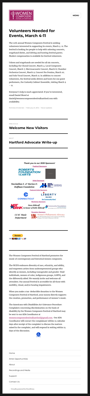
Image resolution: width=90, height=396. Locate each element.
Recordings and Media (19, 370)
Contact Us (14, 382)
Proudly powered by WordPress (22, 389)
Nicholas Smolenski (16, 108)
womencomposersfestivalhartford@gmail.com (30, 317)
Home (12, 353)
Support (13, 376)
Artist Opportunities (18, 359)
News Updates (46, 108)
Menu (76, 15)
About (12, 364)
